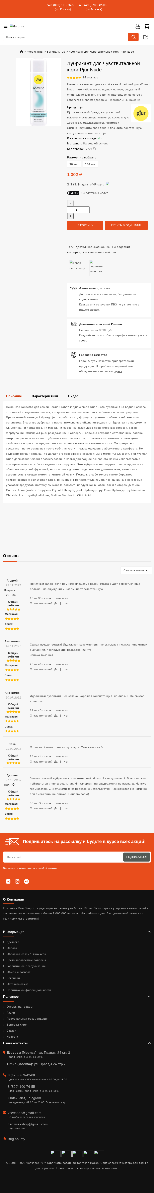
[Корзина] (146, 26)
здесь (83, 340)
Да (56, 603)
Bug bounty (16, 1139)
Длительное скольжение (93, 246)
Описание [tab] (14, 396)
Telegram (34, 1098)
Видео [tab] (73, 396)
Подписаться (136, 857)
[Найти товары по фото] (145, 37)
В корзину (85, 225)
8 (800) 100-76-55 (63, 5)
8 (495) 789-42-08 (94, 5)
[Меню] (5, 26)
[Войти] (137, 26)
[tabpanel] (77, 452)
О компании (13, 899)
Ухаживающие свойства (99, 252)
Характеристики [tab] (45, 396)
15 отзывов (90, 77)
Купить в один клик (126, 225)
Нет (66, 603)
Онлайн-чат (16, 1098)
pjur (81, 107)
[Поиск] (133, 37)
